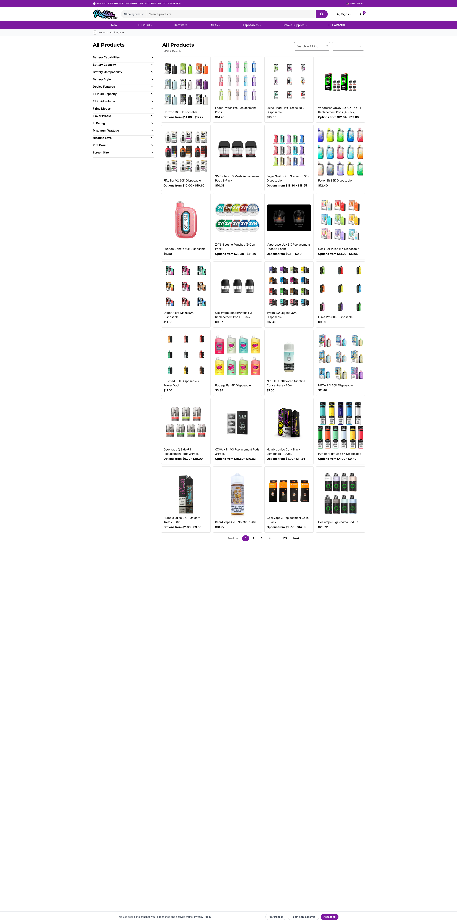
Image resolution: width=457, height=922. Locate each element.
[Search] (322, 14)
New (114, 25)
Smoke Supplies (294, 25)
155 (285, 538)
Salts (214, 25)
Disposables (250, 25)
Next (296, 538)
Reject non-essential (303, 916)
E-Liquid (144, 25)
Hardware (180, 25)
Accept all (329, 916)
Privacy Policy (202, 916)
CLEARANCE (337, 25)
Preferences (275, 916)
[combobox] (348, 46)
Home (102, 32)
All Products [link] (117, 32)
